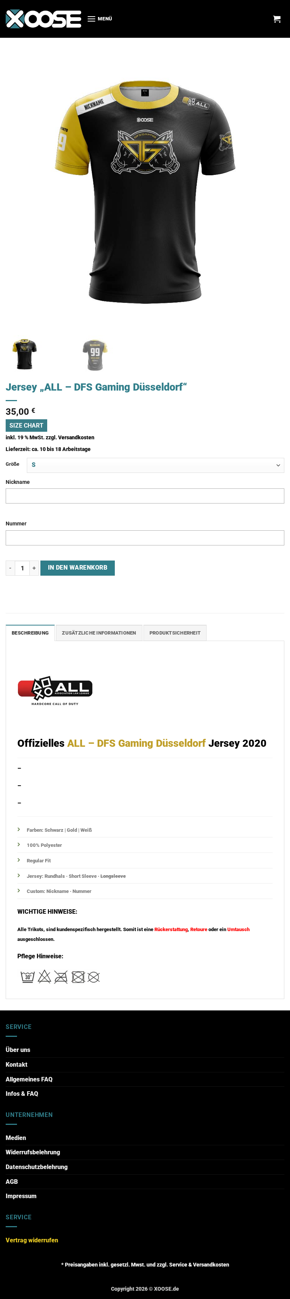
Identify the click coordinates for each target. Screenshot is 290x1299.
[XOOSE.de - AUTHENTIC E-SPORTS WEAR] (43, 18)
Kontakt (17, 1064)
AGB (12, 1181)
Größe (12, 464)
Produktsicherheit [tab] (175, 633)
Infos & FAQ (22, 1093)
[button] (100, 18)
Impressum (21, 1196)
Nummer (16, 524)
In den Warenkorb (77, 567)
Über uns (18, 1049)
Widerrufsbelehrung (33, 1152)
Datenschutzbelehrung (37, 1167)
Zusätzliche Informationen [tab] (99, 633)
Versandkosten (76, 437)
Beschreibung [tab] (30, 633)
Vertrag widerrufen (32, 1240)
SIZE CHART (26, 425)
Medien (16, 1137)
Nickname (18, 482)
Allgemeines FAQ (29, 1079)
